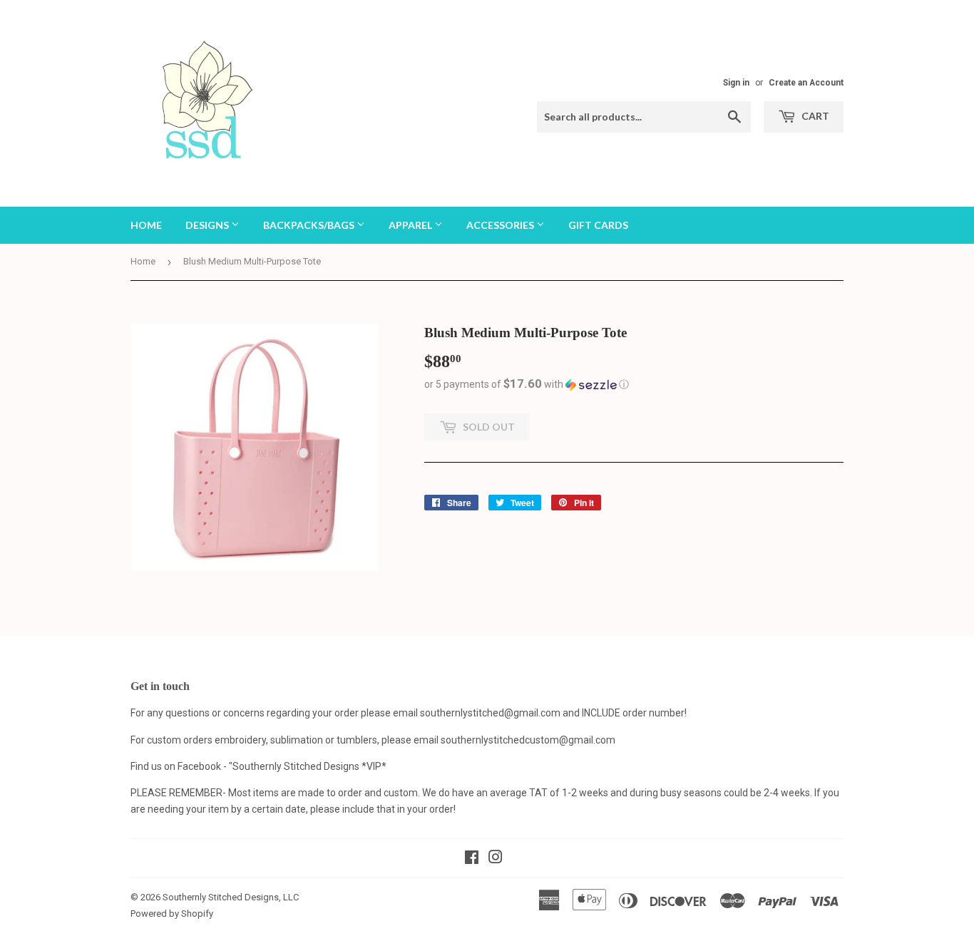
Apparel (411, 225)
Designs (208, 225)
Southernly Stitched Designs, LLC (231, 897)
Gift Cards (598, 225)
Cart (814, 116)
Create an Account (806, 83)
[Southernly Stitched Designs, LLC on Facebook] (471, 859)
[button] (634, 384)
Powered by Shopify (171, 913)
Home (146, 225)
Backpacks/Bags (310, 225)
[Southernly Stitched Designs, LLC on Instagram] (495, 859)
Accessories (501, 225)
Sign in (736, 83)
